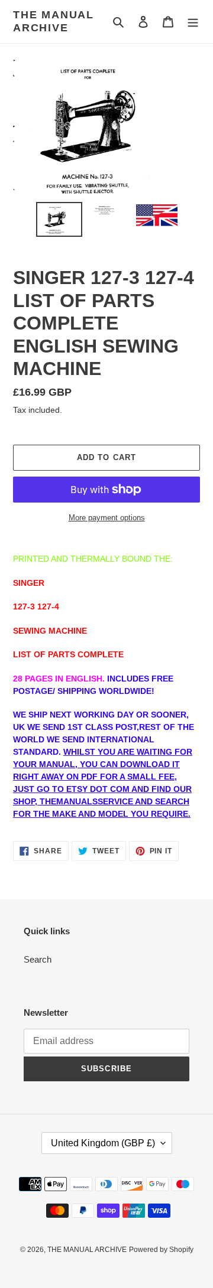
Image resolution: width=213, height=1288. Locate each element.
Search (37, 959)
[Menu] (192, 21)
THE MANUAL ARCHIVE (53, 21)
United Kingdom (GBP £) (103, 1143)
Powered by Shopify (161, 1249)
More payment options (107, 517)
